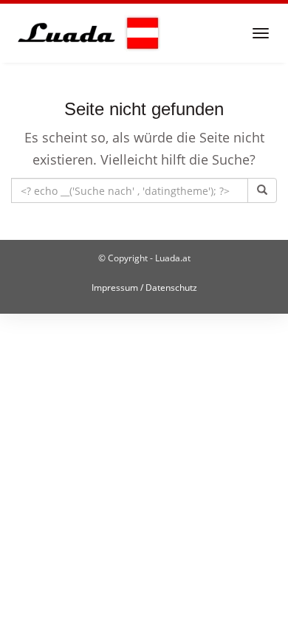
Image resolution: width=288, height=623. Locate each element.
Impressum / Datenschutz (144, 287)
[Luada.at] (86, 33)
